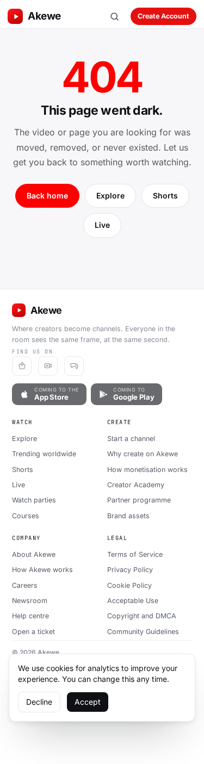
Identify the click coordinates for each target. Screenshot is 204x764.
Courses (25, 516)
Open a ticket (33, 632)
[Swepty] (22, 366)
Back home (47, 195)
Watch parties (34, 500)
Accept (88, 701)
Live (102, 224)
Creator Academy (135, 485)
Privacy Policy (130, 570)
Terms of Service (135, 554)
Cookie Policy (129, 585)
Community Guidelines (143, 632)
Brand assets (128, 516)
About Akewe (33, 554)
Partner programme (139, 500)
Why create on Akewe (142, 454)
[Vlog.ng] (48, 366)
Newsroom (29, 601)
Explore (110, 195)
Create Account (163, 16)
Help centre (30, 616)
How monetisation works (147, 469)
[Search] (114, 16)
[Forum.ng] (74, 366)
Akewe (44, 16)
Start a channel (131, 438)
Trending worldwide (44, 454)
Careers (25, 585)
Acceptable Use (132, 601)
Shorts (165, 195)
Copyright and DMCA (141, 616)
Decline (39, 701)
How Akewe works (42, 570)
